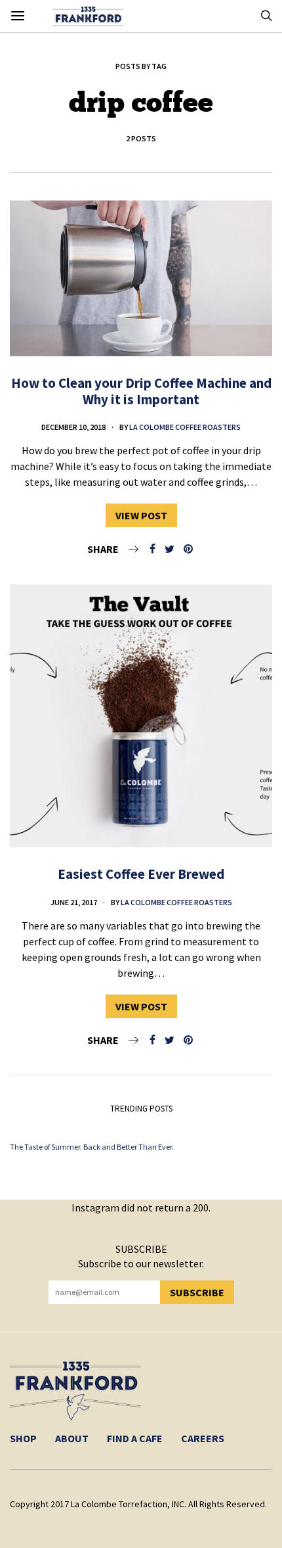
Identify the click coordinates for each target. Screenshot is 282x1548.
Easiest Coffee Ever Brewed (141, 874)
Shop (23, 1438)
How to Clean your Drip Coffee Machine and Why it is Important (141, 391)
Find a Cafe (135, 1438)
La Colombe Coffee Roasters (185, 427)
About (72, 1438)
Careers (202, 1438)
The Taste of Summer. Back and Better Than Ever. (92, 1147)
